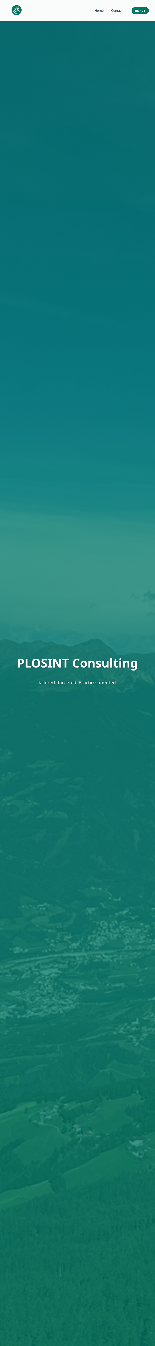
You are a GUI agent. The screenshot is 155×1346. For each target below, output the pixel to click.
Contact (116, 10)
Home (99, 10)
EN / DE (140, 10)
